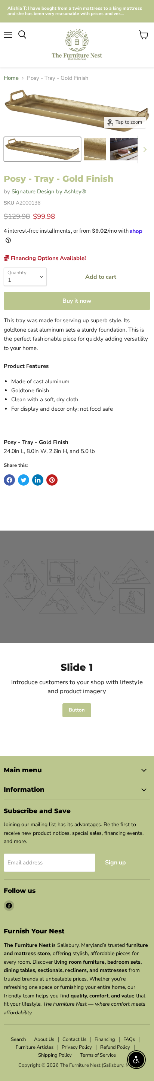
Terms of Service (98, 1055)
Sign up (115, 862)
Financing (105, 1039)
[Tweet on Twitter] (23, 480)
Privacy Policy (77, 1047)
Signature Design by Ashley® (49, 191)
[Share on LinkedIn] (37, 480)
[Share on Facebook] (9, 480)
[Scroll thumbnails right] (144, 149)
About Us (44, 1039)
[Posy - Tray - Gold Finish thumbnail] (42, 149)
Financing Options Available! (47, 258)
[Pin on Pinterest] (52, 480)
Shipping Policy (55, 1055)
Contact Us (74, 1039)
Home (11, 78)
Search (18, 1039)
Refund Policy (115, 1047)
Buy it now (77, 301)
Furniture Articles (34, 1047)
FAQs (129, 1039)
